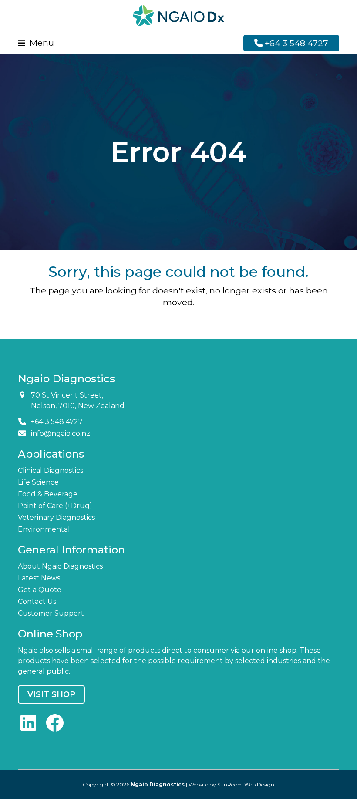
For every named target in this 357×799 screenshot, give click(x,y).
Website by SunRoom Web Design (231, 784)
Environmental (44, 529)
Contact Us (37, 601)
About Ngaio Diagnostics (60, 566)
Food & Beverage (47, 494)
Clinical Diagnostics (50, 470)
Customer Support (51, 613)
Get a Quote (39, 590)
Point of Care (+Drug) (55, 506)
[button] (36, 42)
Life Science (38, 482)
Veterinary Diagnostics (56, 517)
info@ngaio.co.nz (60, 433)
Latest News (39, 578)
